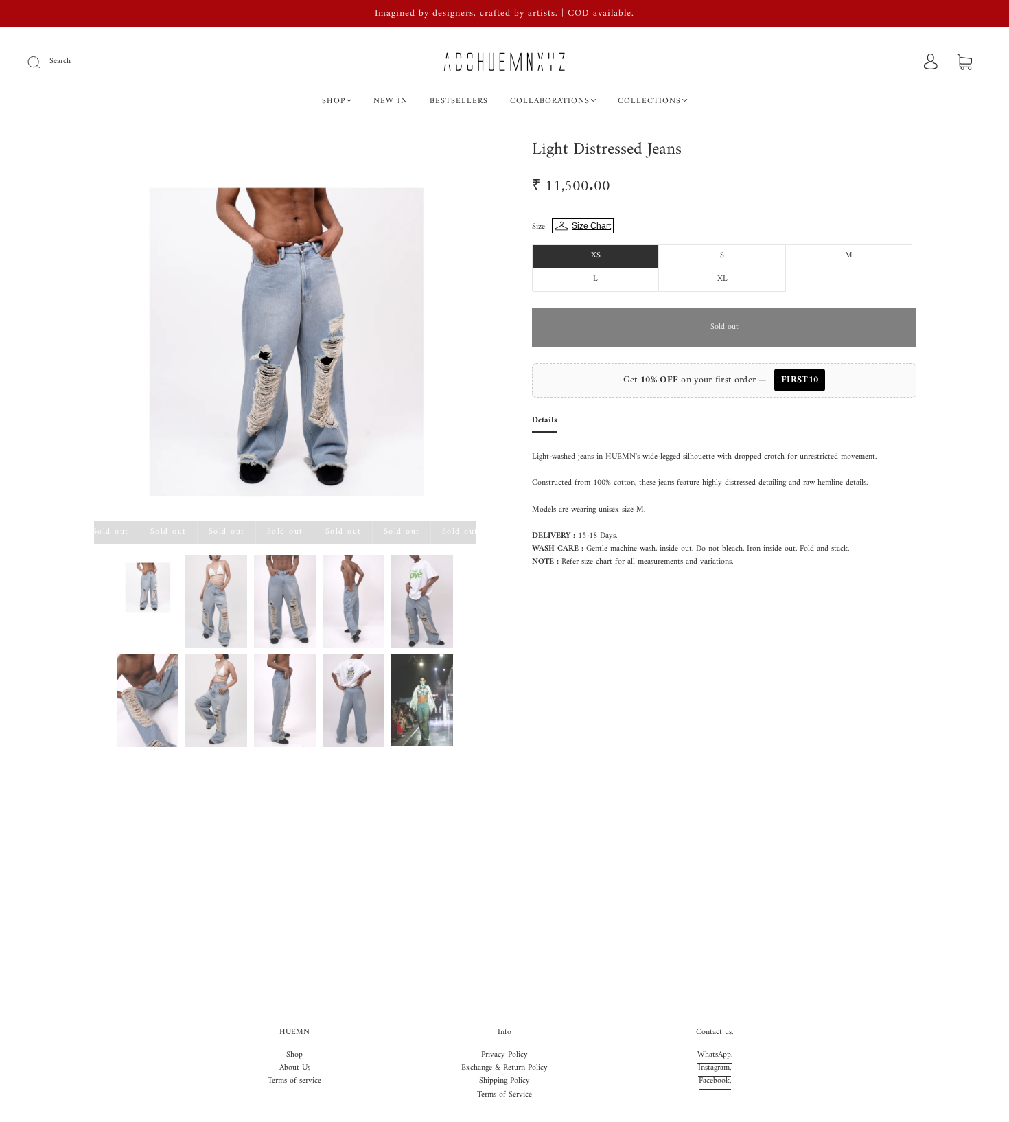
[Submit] (42, 62)
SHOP (333, 101)
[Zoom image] (284, 333)
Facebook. (715, 1081)
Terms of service (294, 1081)
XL (722, 279)
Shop (294, 1055)
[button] (132, 333)
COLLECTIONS (649, 101)
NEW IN (390, 101)
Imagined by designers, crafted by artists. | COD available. (504, 13)
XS (596, 256)
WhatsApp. (714, 1055)
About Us (294, 1068)
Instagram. (714, 1068)
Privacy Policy (504, 1055)
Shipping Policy (504, 1081)
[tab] (544, 423)
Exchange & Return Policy (504, 1068)
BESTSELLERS (459, 101)
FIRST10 (799, 380)
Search (60, 61)
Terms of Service (504, 1095)
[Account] (930, 63)
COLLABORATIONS (550, 101)
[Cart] (964, 63)
